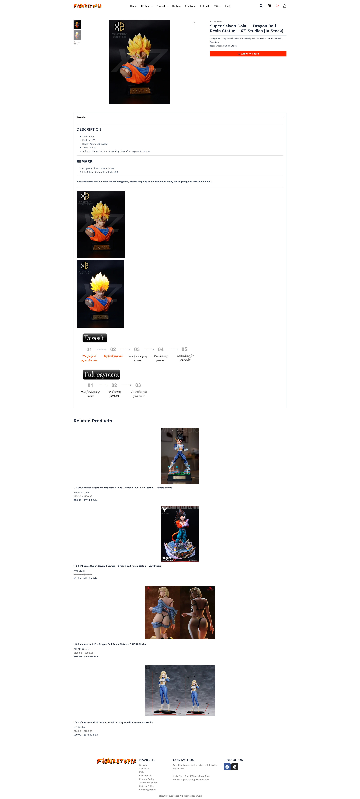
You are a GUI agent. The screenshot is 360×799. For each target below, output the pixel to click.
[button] (150, 6)
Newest (278, 38)
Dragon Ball (221, 46)
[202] (77, 35)
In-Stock (232, 46)
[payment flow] (77, 43)
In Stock (269, 38)
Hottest (260, 38)
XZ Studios (216, 21)
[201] (139, 62)
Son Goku (214, 42)
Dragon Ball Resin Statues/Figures (238, 38)
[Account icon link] (284, 6)
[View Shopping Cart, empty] (269, 6)
